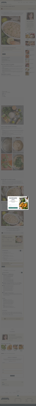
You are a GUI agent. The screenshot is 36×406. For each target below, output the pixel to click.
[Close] (27, 197)
